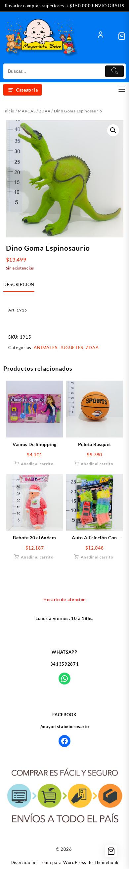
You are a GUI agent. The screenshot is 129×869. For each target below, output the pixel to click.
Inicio (9, 110)
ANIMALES (46, 347)
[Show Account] (100, 36)
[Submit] (114, 71)
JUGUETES (71, 347)
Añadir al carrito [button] (37, 463)
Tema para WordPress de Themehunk (79, 862)
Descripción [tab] (18, 284)
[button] (113, 130)
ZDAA (45, 110)
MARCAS (26, 110)
